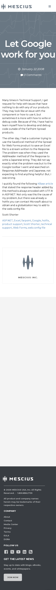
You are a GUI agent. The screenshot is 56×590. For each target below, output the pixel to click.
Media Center (11, 524)
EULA (6, 535)
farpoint (26, 220)
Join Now (12, 577)
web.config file (36, 227)
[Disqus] (28, 343)
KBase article (45, 183)
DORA (7, 539)
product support (12, 224)
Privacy (7, 528)
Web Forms (20, 227)
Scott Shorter (32, 224)
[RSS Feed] (30, 551)
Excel (17, 220)
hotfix (45, 220)
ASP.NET (7, 220)
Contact (8, 520)
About (7, 517)
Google (36, 220)
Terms (7, 532)
